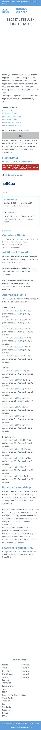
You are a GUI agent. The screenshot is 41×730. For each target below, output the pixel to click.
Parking (5, 680)
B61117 (18, 380)
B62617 (19, 389)
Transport (6, 683)
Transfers (6, 701)
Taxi (4, 689)
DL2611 (19, 440)
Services (6, 710)
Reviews (6, 713)
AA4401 (19, 338)
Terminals (25, 665)
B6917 (18, 425)
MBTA (4, 692)
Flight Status (7, 110)
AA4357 (19, 311)
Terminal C (25, 674)
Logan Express (8, 686)
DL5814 (19, 476)
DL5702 (19, 449)
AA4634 (19, 347)
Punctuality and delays (11, 122)
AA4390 (19, 329)
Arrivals (5, 668)
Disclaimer (24, 723)
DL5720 (19, 458)
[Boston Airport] (5, 11)
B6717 (18, 407)
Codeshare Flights (9, 113)
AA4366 (19, 320)
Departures (6, 671)
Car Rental (6, 707)
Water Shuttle (7, 698)
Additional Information (11, 116)
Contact (31, 723)
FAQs (4, 716)
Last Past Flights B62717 (12, 125)
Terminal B (25, 671)
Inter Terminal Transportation (14, 695)
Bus (3, 704)
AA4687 (19, 356)
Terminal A (25, 668)
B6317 (18, 398)
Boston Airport (21, 10)
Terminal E (25, 677)
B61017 (19, 371)
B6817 (18, 416)
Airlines (5, 677)
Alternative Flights (9, 119)
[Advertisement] (20, 50)
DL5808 (19, 467)
